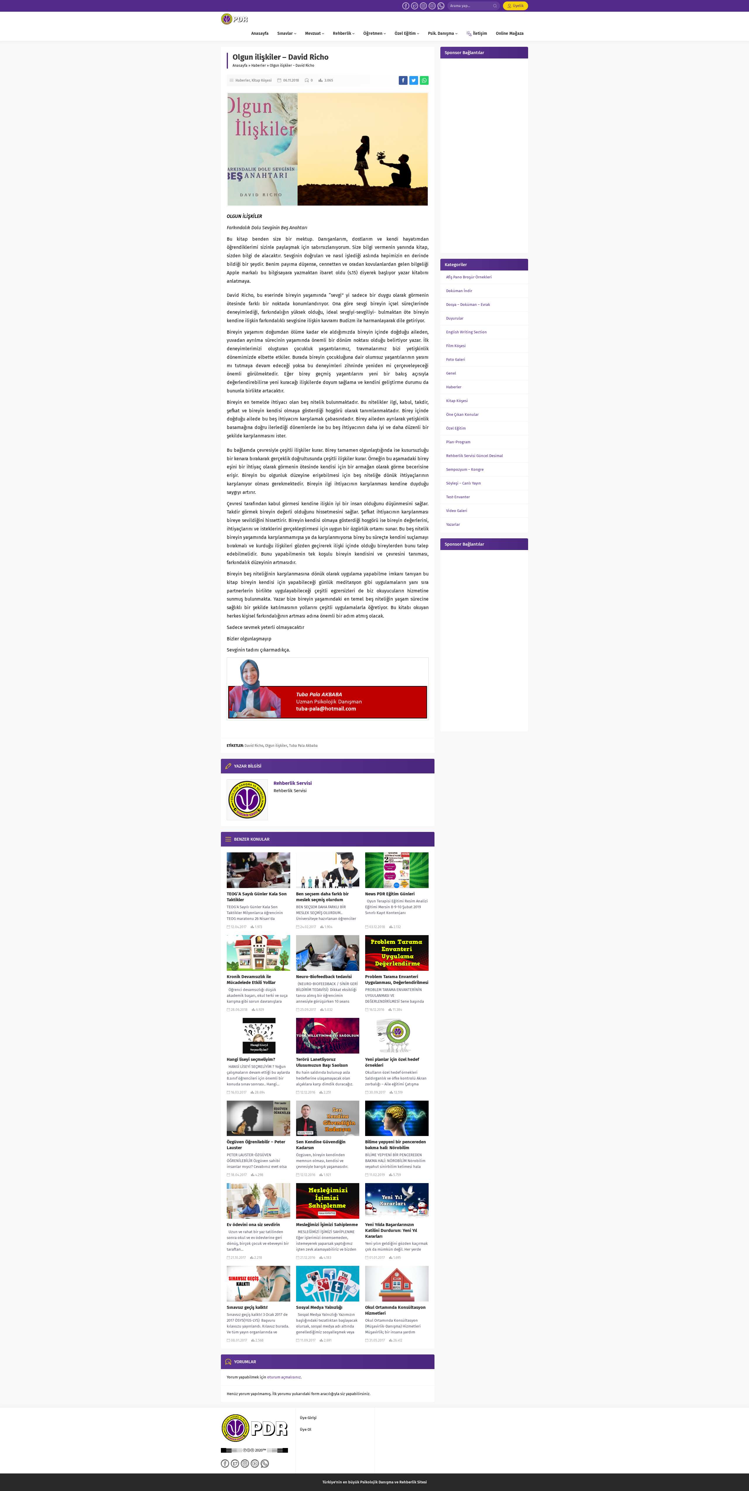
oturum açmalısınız (284, 1377)
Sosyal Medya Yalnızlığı (319, 1307)
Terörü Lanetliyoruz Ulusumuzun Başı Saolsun (322, 1062)
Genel (451, 373)
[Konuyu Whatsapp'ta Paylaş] (424, 80)
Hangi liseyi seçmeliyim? (251, 1059)
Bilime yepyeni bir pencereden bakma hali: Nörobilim (395, 1144)
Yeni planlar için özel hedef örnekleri (392, 1062)
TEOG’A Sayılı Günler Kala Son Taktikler (257, 896)
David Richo (254, 746)
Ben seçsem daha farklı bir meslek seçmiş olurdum (322, 896)
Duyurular (454, 318)
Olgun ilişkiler (276, 746)
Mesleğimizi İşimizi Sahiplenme (327, 1224)
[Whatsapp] (440, 5)
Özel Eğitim (456, 428)
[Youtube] (432, 5)
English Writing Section (466, 332)
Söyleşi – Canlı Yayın (463, 483)
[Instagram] (423, 5)
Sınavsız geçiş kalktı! (247, 1307)
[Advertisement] (484, 155)
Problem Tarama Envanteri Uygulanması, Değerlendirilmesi (396, 979)
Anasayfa (240, 65)
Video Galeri (456, 511)
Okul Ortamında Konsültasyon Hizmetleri (395, 1310)
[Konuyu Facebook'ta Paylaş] (403, 80)
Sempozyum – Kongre (465, 469)
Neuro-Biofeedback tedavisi (324, 976)
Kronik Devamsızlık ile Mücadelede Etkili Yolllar (251, 979)
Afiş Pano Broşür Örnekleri (469, 277)
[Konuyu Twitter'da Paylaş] (413, 80)
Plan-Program (458, 442)
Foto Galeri (455, 359)
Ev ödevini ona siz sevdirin (253, 1224)
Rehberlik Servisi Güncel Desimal (474, 456)
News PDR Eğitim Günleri (390, 894)
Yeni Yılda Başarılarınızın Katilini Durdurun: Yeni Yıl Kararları (391, 1230)
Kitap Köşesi (262, 80)
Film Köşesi (456, 346)
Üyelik (518, 6)
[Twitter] (414, 5)
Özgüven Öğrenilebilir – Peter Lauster (256, 1144)
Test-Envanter (458, 497)
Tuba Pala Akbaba (303, 746)
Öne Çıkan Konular (462, 414)
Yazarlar (453, 524)
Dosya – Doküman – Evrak (468, 304)
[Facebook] (405, 5)
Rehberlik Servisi (293, 783)
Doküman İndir (459, 291)
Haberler (258, 65)
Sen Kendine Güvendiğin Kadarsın (321, 1144)
